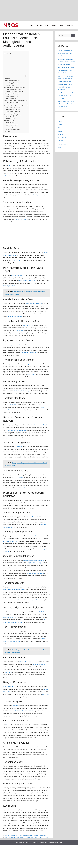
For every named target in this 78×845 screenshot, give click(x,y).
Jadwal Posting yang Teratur (13, 107)
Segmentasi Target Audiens (13, 83)
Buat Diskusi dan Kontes (12, 124)
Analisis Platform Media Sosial (13, 89)
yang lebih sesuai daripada (27, 280)
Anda (10, 165)
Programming (69, 25)
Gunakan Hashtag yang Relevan (13, 115)
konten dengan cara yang (21, 391)
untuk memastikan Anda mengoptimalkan (28, 600)
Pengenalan (7, 78)
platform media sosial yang (34, 303)
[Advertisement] (39, 10)
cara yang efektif (19, 477)
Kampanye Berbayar (11, 113)
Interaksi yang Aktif (10, 122)
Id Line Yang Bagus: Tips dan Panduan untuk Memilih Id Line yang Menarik (66, 61)
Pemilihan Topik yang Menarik (13, 95)
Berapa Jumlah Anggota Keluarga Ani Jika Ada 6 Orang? (65, 53)
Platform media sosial (18, 589)
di (6, 725)
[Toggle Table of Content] (26, 76)
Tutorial (60, 147)
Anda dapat (17, 260)
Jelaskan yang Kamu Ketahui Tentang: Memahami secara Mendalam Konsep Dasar (26, 835)
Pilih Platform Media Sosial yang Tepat (14, 87)
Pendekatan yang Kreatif (12, 96)
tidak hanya (8, 672)
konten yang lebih (20, 219)
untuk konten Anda (32, 517)
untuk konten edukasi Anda (27, 662)
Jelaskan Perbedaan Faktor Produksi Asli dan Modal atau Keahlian (66, 70)
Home (31, 25)
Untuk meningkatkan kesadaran (13, 345)
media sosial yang (28, 325)
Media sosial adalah (9, 686)
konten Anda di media (41, 425)
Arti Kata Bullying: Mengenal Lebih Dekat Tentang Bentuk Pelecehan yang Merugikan (26, 837)
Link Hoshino (8, 834)
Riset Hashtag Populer (11, 116)
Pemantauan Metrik (10, 127)
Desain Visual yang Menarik (12, 102)
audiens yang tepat (9, 286)
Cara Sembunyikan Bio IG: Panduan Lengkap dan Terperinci (66, 95)
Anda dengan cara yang (15, 316)
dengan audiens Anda (32, 364)
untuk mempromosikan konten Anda (34, 560)
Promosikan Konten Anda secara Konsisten (16, 106)
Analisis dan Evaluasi (10, 126)
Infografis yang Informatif (12, 104)
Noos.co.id (28, 842)
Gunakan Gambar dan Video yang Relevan (15, 100)
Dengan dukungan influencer (35, 573)
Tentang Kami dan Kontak (55, 842)
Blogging (60, 124)
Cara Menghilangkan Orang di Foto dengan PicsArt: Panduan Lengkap (66, 104)
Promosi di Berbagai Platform (13, 109)
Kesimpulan (7, 131)
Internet (61, 25)
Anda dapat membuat (39, 664)
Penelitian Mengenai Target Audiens (15, 82)
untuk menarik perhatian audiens (17, 430)
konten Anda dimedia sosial (36, 568)
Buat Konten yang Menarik (11, 93)
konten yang (7, 176)
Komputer (39, 25)
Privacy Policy (43, 842)
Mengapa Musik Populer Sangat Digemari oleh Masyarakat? (65, 87)
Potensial (60, 141)
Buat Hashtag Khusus (11, 118)
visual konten (18, 446)
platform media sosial (18, 275)
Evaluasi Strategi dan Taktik (13, 129)
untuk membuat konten (10, 617)
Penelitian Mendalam (11, 98)
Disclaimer (35, 842)
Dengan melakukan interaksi (24, 711)
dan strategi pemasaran (40, 195)
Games (47, 25)
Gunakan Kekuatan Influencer (13, 111)
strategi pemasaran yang (10, 541)
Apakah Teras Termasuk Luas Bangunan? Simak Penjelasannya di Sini (65, 78)
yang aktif (16, 705)
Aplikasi (54, 25)
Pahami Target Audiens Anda (12, 80)
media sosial (33, 536)
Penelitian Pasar (10, 85)
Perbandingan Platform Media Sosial (15, 91)
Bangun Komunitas (9, 120)
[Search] (73, 35)
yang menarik (31, 374)
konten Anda (13, 405)
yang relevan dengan (35, 563)
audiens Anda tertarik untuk (29, 352)
